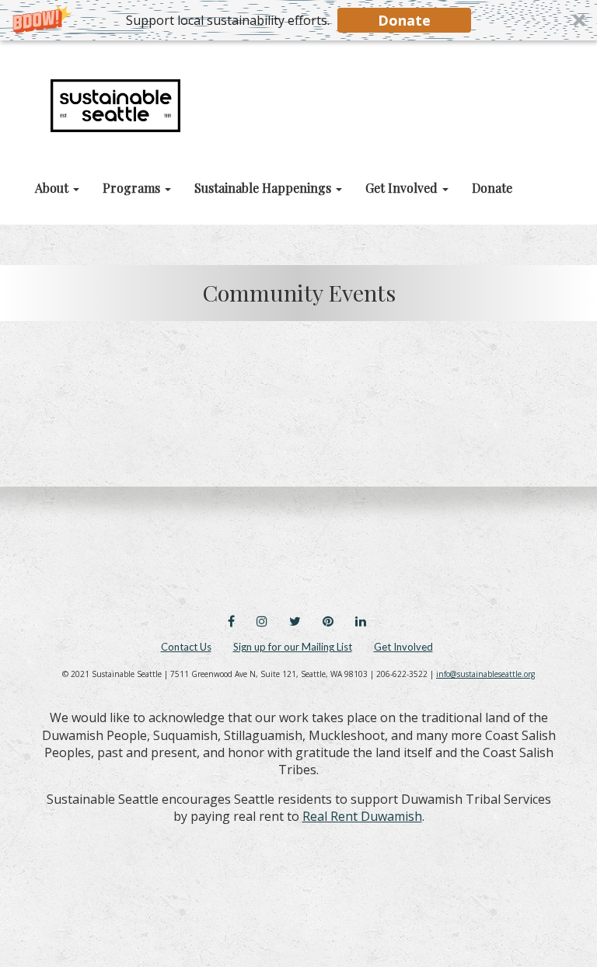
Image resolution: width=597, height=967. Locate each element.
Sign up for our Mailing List (292, 647)
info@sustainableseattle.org (485, 674)
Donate (404, 20)
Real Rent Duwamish (362, 816)
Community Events (299, 292)
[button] (298, 20)
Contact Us (186, 647)
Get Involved (403, 647)
